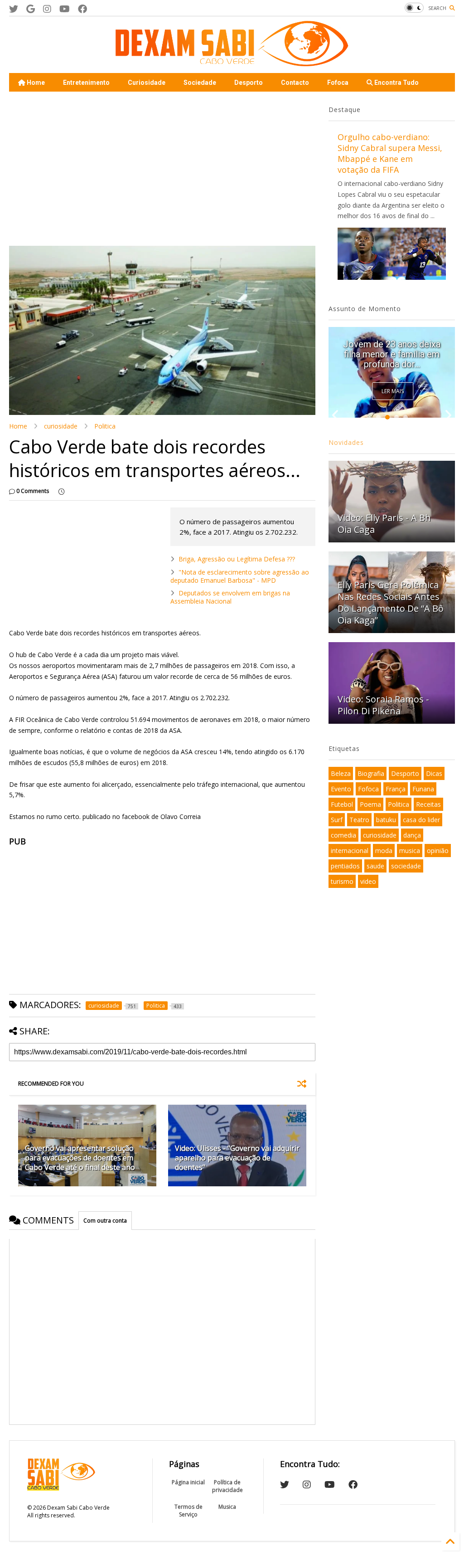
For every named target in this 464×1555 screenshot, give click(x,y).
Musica (227, 1507)
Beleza (341, 773)
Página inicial (188, 1482)
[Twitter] (13, 9)
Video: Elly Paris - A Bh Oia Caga (384, 524)
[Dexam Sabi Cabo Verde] (232, 62)
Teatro (359, 819)
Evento (341, 789)
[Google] (30, 9)
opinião (438, 850)
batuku (386, 819)
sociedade (406, 866)
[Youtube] (64, 9)
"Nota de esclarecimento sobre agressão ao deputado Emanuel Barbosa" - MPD (239, 576)
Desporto (248, 82)
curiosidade (60, 426)
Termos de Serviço (188, 1510)
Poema (370, 804)
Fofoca (337, 82)
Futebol (342, 804)
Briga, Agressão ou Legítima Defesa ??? (237, 559)
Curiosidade (146, 82)
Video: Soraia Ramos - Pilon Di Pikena (383, 705)
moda (383, 850)
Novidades (346, 442)
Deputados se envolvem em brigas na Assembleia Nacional (230, 597)
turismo (342, 881)
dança (412, 835)
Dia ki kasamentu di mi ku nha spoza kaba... (392, 359)
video (368, 881)
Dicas (434, 773)
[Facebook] (82, 9)
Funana (423, 789)
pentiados (345, 866)
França (396, 789)
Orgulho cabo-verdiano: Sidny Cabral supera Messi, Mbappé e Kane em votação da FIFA (390, 153)
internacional (349, 850)
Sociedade (200, 82)
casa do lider (421, 819)
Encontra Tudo (396, 82)
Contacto (295, 82)
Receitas (428, 804)
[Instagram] (47, 9)
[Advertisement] (162, 168)
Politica (105, 426)
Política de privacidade (227, 1486)
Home (35, 82)
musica (409, 850)
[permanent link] (61, 491)
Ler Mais (393, 391)
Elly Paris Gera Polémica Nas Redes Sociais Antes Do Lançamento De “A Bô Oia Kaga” (391, 602)
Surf (337, 819)
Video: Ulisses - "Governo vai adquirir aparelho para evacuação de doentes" (237, 1157)
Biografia (371, 773)
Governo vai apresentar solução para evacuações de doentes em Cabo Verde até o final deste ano (80, 1157)
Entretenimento (86, 82)
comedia (343, 835)
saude (375, 866)
